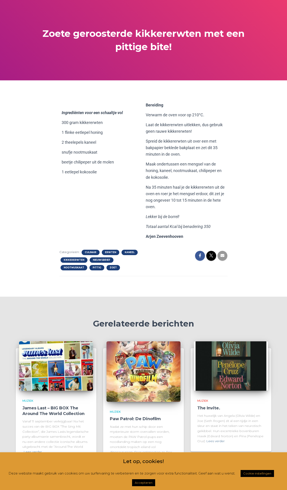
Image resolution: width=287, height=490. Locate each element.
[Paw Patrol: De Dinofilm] (143, 371)
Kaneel (130, 252)
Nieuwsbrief (101, 259)
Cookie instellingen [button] (257, 473)
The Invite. (208, 408)
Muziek (27, 400)
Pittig (97, 267)
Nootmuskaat (74, 267)
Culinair (90, 252)
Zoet (113, 267)
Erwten (110, 252)
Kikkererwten (74, 259)
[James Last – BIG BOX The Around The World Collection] (56, 366)
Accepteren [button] (143, 482)
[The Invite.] (231, 366)
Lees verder (33, 452)
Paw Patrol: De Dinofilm (135, 418)
